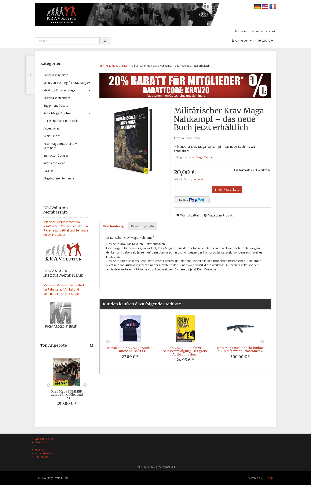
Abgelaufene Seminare (58, 178)
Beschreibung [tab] (113, 226)
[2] (192, 199)
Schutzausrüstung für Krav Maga (65, 83)
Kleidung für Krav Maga (59, 90)
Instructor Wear (54, 163)
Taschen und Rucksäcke (63, 121)
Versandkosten (44, 453)
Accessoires (51, 128)
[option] (66, 385)
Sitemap (40, 449)
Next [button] (85, 385)
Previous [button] (48, 385)
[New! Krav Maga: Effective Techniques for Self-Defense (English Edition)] (30, 75)
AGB (37, 446)
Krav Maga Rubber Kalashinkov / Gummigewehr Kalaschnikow (240, 349)
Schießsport (51, 136)
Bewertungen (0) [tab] (142, 226)
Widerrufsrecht (44, 439)
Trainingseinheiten (55, 75)
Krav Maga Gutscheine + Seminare (60, 146)
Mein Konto (256, 31)
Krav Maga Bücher (57, 113)
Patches (48, 171)
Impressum (41, 457)
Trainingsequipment (56, 98)
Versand (198, 179)
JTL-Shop (268, 478)
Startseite (240, 31)
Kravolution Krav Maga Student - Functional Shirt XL (130, 349)
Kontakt (270, 31)
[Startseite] (100, 66)
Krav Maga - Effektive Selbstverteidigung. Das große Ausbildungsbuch (185, 351)
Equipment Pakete (55, 105)
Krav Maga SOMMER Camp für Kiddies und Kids (67, 395)
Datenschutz (42, 442)
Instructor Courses (56, 155)
